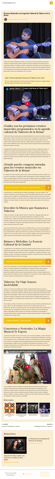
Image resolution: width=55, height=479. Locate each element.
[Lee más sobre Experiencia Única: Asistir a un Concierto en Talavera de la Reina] (15, 445)
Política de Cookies (44, 474)
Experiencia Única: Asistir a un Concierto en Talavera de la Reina (14, 458)
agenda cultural (7, 462)
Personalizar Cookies (44, 472)
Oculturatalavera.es (9, 3)
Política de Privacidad (44, 476)
